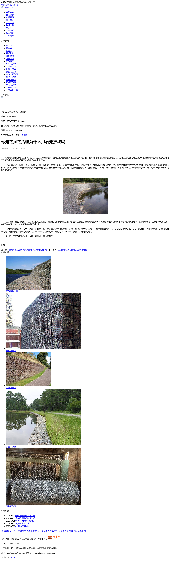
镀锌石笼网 (11, 72)
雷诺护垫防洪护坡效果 (25, 521)
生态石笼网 (11, 85)
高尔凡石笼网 (12, 74)
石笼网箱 (10, 59)
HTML (14, 557)
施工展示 (10, 20)
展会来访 (10, 33)
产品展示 (10, 17)
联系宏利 (5, 5)
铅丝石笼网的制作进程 (25, 518)
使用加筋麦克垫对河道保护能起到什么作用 (28, 250)
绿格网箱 (10, 56)
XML (19, 557)
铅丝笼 (9, 51)
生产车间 (10, 28)
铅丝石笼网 (11, 69)
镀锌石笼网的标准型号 (25, 516)
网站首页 (10, 12)
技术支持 (10, 25)
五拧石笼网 (11, 80)
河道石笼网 (11, 82)
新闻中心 (10, 23)
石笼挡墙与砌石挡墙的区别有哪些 (72, 250)
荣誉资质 (10, 30)
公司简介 (10, 15)
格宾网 (9, 48)
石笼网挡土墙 (12, 90)
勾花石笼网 (11, 66)
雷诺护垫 (10, 53)
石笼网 (9, 45)
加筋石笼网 (11, 77)
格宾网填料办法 (22, 523)
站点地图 (14, 5)
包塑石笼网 (11, 64)
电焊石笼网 (11, 87)
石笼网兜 (10, 61)
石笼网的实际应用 (23, 526)
